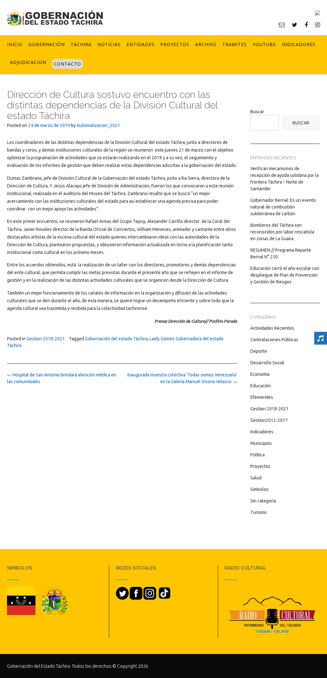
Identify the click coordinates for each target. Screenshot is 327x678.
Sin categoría (263, 500)
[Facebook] (306, 24)
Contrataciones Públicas (274, 339)
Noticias (109, 44)
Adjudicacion (28, 62)
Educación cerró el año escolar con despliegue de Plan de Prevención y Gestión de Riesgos (284, 275)
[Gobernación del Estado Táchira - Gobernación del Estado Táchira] (55, 18)
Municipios (261, 443)
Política (257, 454)
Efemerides (261, 397)
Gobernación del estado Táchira (116, 338)
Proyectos (174, 44)
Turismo (258, 512)
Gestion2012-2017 (269, 420)
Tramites (234, 44)
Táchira (81, 44)
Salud (256, 477)
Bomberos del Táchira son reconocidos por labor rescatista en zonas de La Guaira (282, 232)
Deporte (258, 351)
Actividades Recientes (272, 328)
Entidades (140, 44)
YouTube (264, 44)
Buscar (257, 111)
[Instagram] (317, 24)
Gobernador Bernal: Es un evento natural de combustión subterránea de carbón (283, 207)
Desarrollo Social (267, 362)
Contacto (67, 64)
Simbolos (259, 489)
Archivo (206, 44)
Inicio (15, 44)
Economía (260, 374)
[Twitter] (294, 24)
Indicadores (299, 44)
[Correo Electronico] (282, 24)
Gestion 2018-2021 (46, 338)
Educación (260, 385)
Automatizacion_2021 (98, 125)
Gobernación (46, 44)
